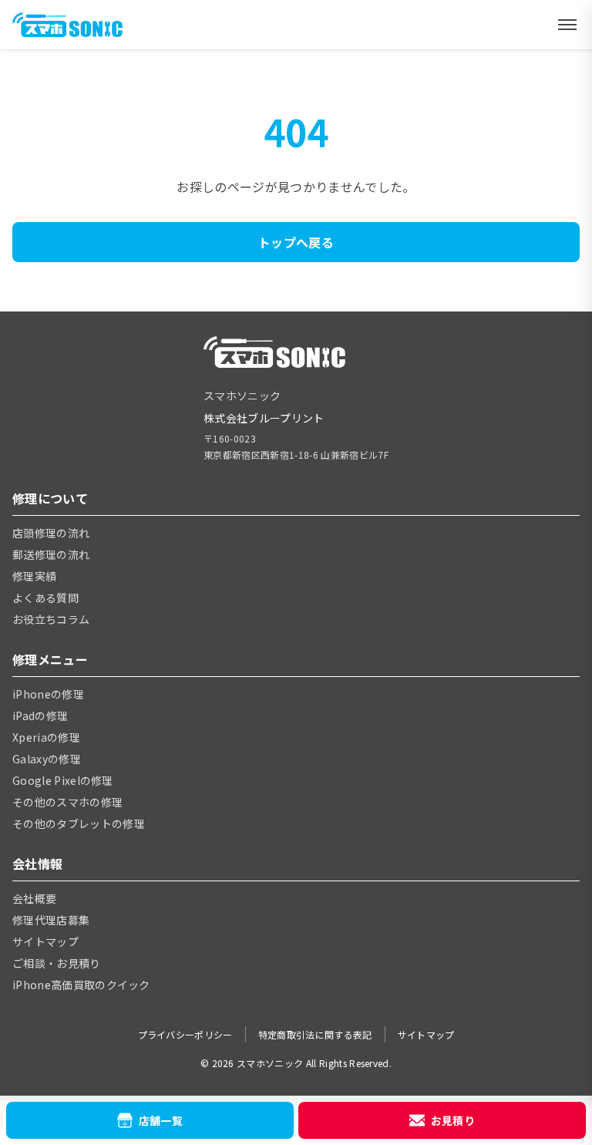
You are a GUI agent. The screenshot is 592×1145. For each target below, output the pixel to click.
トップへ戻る (296, 242)
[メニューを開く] (567, 24)
